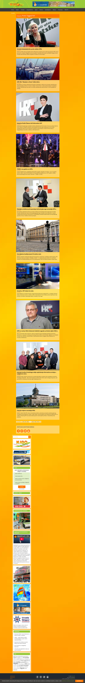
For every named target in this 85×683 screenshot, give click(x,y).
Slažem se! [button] (79, 680)
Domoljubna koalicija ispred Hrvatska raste (29, 254)
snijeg (17, 665)
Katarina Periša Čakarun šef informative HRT (29, 123)
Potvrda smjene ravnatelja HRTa (26, 410)
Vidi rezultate (21, 488)
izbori (18, 659)
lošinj (29, 659)
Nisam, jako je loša (18, 476)
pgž (21, 662)
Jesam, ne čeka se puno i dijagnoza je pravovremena (22, 479)
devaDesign (72, 678)
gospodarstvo (26, 656)
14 (37, 421)
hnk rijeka (18, 657)
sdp (26, 664)
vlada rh (26, 666)
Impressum (12, 676)
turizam (26, 665)
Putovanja (60, 9)
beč (14, 656)
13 (35, 421)
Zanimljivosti (48, 9)
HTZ (14, 659)
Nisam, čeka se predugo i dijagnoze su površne (22, 483)
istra (16, 659)
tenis (22, 665)
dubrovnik (20, 656)
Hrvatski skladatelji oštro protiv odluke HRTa (29, 49)
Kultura (41, 9)
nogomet (26, 660)
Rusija (22, 663)
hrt (22, 657)
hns (21, 657)
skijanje (28, 663)
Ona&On (13, 13)
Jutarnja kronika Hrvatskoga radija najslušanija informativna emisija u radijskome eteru (36, 373)
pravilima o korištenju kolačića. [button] (68, 680)
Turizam (22, 9)
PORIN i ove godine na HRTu (25, 169)
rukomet (19, 663)
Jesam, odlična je (18, 473)
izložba (20, 659)
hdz (15, 657)
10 (27, 421)
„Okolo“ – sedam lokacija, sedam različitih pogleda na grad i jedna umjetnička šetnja (20, 639)
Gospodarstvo (30, 9)
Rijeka (16, 663)
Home (12, 9)
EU (22, 656)
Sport (36, 9)
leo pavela (26, 659)
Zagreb (22, 668)
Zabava (54, 9)
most (22, 660)
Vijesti (17, 9)
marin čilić (18, 660)
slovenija (15, 665)
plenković (24, 662)
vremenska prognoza (17, 668)
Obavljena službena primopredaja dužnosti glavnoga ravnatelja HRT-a (36, 209)
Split (19, 665)
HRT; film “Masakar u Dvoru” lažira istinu (28, 82)
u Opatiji (17, 666)
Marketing (12, 677)
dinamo (16, 656)
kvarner (23, 659)
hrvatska (26, 658)
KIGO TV (66, 9)
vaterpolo (21, 666)
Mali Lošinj (15, 660)
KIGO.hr (16, 4)
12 (32, 421)
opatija (18, 662)
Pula (27, 662)
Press (11, 678)
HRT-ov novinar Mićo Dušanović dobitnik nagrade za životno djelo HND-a (37, 331)
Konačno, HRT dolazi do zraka (25, 291)
